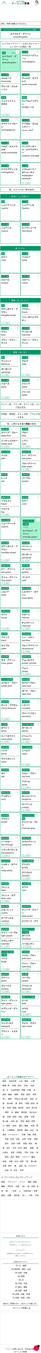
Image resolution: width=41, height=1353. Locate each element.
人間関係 (11, 1130)
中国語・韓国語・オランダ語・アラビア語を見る (20, 415)
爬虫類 (24, 1112)
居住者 (17, 1195)
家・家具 (19, 1103)
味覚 (36, 1139)
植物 (32, 1148)
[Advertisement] (20, 13)
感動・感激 (32, 1182)
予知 (37, 1195)
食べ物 (6, 1121)
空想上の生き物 (21, 1099)
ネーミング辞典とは (21, 1308)
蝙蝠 (3, 1186)
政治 (15, 1125)
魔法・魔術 (24, 1125)
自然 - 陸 (14, 1121)
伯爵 (10, 1195)
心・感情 (6, 1125)
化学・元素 (27, 1139)
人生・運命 (24, 1081)
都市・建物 (7, 1094)
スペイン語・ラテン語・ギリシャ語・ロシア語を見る (20, 406)
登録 (4, 2)
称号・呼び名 (31, 1108)
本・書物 (15, 1112)
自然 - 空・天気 (11, 1170)
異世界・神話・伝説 (25, 1130)
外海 (15, 1191)
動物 (16, 1094)
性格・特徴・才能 (14, 1116)
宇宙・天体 (29, 1152)
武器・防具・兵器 (12, 1139)
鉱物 (26, 1116)
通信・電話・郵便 (12, 1157)
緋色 (18, 1186)
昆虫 (7, 1143)
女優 (36, 1191)
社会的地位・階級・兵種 (21, 1090)
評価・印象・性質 (29, 1134)
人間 (33, 1081)
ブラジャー (12, 1182)
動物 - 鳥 (6, 1085)
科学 (22, 1170)
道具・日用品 (16, 1152)
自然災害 (13, 1081)
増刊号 (11, 1186)
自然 (26, 1085)
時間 (7, 1112)
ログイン (4, 3)
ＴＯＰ (7, 1349)
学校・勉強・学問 (28, 1121)
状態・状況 (28, 1143)
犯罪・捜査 (22, 1290)
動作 (5, 1081)
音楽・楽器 (25, 1094)
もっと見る (5, 115)
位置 (33, 1116)
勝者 (3, 1182)
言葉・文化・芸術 (16, 1161)
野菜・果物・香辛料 (15, 1108)
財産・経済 (17, 1085)
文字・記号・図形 (20, 1148)
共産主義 (27, 1191)
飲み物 (10, 1103)
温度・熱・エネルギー (28, 1166)
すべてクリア (20, 1250)
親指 (3, 1195)
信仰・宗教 (16, 1143)
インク (22, 1182)
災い (24, 1195)
